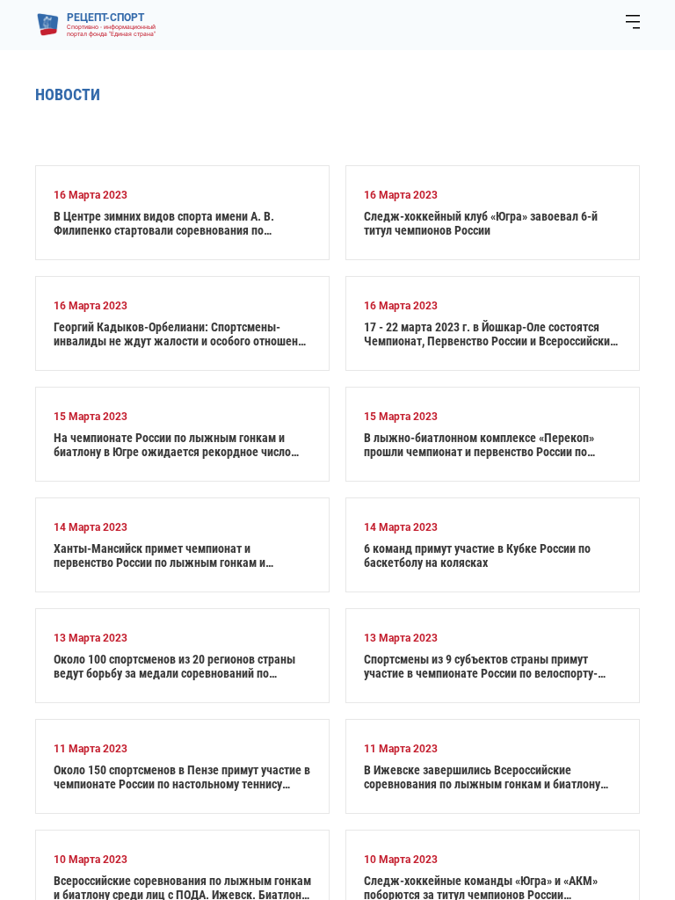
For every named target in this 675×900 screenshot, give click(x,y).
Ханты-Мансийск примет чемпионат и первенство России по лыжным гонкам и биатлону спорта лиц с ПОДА (159, 555)
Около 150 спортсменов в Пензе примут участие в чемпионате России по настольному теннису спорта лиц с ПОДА (182, 777)
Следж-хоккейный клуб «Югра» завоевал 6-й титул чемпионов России (481, 223)
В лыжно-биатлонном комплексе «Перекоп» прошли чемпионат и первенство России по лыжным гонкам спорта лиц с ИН (479, 445)
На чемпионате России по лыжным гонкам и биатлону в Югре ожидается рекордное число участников (172, 445)
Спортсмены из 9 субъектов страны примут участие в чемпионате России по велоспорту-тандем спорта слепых (481, 666)
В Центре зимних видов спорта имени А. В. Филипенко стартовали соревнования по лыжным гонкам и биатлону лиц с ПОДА (164, 223)
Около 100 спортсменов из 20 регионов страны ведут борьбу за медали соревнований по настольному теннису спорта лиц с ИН (174, 666)
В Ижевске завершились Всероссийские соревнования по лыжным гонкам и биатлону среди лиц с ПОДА (482, 777)
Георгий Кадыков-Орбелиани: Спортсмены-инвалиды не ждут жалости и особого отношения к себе (182, 334)
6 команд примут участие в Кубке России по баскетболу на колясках (477, 555)
